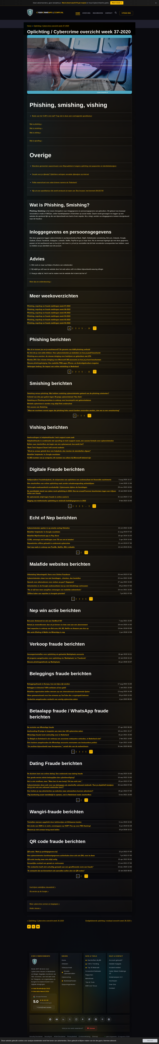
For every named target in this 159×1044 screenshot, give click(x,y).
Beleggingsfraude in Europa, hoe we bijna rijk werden (48, 684)
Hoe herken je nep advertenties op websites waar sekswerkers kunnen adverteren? (60, 791)
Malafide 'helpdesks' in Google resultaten (43, 454)
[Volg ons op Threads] (102, 1019)
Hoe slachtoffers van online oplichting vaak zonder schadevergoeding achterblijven (60, 483)
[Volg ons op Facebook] (95, 1019)
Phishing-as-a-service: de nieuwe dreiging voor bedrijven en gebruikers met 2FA (59, 356)
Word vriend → (117, 3)
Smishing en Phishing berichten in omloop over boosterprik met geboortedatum (59, 400)
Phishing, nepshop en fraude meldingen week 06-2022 (48, 309)
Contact (112, 988)
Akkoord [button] (150, 1040)
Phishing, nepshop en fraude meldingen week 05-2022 (48, 313)
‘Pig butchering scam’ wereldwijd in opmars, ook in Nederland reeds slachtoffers (59, 795)
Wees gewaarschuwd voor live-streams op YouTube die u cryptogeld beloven (58, 695)
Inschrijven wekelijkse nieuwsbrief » (43, 887)
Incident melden (115, 967)
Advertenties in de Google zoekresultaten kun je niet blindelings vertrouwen (57, 586)
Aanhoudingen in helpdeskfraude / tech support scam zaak (50, 437)
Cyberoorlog (66, 977)
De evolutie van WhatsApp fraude (40, 727)
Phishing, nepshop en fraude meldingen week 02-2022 (48, 323)
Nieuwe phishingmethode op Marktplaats (43, 662)
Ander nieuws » (35, 908)
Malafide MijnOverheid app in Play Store (43, 536)
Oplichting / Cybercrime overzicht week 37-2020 (51, 26)
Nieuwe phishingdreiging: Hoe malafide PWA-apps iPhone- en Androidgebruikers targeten (63, 363)
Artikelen (65, 964)
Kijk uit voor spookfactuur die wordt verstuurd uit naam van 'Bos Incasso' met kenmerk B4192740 (67, 191)
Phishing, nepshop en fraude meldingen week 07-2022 (48, 306)
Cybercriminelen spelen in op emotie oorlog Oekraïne (48, 528)
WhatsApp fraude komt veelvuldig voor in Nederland (48, 735)
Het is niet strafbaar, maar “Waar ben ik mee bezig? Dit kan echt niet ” (54, 781)
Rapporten (89, 975)
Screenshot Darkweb (93, 971)
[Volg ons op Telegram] (50, 1019)
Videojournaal (67, 967)
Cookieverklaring (84, 1036)
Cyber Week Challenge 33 (117, 972)
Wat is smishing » (36, 128)
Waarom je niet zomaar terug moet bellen (43, 830)
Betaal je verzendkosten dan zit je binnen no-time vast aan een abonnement (57, 625)
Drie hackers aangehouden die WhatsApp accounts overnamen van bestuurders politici (62, 742)
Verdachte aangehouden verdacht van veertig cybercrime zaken (52, 699)
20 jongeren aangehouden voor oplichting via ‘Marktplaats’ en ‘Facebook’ (56, 658)
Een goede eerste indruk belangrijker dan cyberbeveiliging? (51, 777)
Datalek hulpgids (115, 964)
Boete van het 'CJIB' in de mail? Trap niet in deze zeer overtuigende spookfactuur (62, 116)
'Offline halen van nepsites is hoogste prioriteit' (46, 593)
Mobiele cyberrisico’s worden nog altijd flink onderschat (49, 403)
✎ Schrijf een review (44, 1007)
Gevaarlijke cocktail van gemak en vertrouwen (45, 863)
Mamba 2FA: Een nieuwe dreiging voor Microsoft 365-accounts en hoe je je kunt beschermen (64, 360)
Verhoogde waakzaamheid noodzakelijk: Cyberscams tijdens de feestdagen (57, 487)
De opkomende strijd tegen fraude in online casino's (48, 497)
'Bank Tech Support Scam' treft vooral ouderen (45, 447)
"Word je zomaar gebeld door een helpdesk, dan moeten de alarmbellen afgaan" (59, 451)
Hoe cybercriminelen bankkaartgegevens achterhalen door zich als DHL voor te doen (61, 855)
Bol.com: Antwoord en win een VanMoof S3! (44, 621)
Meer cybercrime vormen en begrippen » (45, 904)
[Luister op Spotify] (109, 1019)
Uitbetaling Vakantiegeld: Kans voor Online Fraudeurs (48, 574)
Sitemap (95, 1036)
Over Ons (112, 984)
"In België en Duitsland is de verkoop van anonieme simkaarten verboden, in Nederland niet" (64, 739)
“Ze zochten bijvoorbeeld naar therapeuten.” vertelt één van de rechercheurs (57, 746)
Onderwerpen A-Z (115, 977)
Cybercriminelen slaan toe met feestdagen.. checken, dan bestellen (54, 578)
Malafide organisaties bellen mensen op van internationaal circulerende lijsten (58, 691)
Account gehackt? (115, 960)
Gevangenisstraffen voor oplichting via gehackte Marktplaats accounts (55, 654)
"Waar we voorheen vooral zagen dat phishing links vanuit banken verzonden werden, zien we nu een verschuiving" (73, 410)
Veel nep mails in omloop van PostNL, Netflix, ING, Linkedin (51, 547)
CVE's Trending (93, 964)
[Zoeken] (115, 13)
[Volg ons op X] (69, 1019)
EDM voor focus (91, 986)
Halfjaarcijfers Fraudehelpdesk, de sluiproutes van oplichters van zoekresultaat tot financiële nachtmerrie (69, 480)
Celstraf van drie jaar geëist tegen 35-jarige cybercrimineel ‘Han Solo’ (54, 397)
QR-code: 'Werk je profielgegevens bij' (42, 852)
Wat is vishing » (35, 132)
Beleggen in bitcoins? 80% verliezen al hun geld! (46, 688)
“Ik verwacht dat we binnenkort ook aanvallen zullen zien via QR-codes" (56, 871)
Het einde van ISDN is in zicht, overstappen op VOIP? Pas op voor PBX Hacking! (59, 826)
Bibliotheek (89, 978)
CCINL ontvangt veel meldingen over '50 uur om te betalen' (50, 539)
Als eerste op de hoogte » (39, 891)
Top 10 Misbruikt (93, 967)
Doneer (92, 1028)
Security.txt (48, 1036)
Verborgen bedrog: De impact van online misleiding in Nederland (53, 366)
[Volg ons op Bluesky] (82, 1019)
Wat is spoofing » (36, 141)
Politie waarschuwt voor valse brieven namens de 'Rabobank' (54, 182)
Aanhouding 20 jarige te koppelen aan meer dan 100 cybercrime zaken (55, 731)
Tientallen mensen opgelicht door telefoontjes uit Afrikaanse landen (54, 822)
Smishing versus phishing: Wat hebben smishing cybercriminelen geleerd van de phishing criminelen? (68, 393)
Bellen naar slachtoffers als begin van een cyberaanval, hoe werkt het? (55, 444)
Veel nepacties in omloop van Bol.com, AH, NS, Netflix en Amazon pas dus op (58, 628)
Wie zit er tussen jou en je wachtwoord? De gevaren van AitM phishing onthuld (58, 349)
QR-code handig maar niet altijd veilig (42, 859)
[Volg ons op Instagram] (76, 1019)
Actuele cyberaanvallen (69, 972)
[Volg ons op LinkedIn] (63, 1019)
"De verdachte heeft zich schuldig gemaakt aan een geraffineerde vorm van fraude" (60, 867)
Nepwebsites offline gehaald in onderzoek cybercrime (48, 543)
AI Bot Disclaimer (59, 1036)
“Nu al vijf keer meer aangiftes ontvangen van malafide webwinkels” (54, 590)
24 (89, 328)
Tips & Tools (90, 982)
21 (89, 372)
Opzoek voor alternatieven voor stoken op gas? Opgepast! (50, 582)
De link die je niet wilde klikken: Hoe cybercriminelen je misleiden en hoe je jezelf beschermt (63, 353)
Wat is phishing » (36, 124)
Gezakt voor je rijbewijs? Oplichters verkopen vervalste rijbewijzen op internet (60, 174)
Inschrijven (113, 981)
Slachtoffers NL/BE (94, 960)
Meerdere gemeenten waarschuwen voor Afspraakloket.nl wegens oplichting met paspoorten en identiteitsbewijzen (74, 166)
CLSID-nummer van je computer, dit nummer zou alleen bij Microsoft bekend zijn (59, 458)
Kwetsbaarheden (70, 981)
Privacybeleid (72, 1036)
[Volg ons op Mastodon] (89, 1019)
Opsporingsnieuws (68, 984)
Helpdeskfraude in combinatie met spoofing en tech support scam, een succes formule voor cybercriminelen (70, 441)
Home (29, 26)
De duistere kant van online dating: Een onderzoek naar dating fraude (55, 773)
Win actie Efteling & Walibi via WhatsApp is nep (46, 632)
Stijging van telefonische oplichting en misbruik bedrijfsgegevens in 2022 (56, 501)
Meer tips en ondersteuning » (40, 282)
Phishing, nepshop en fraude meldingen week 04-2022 (48, 316)
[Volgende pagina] (95, 328)
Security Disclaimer (36, 1036)
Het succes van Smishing (37, 407)
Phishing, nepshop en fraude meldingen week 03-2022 (48, 320)
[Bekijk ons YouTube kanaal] (56, 1019)
